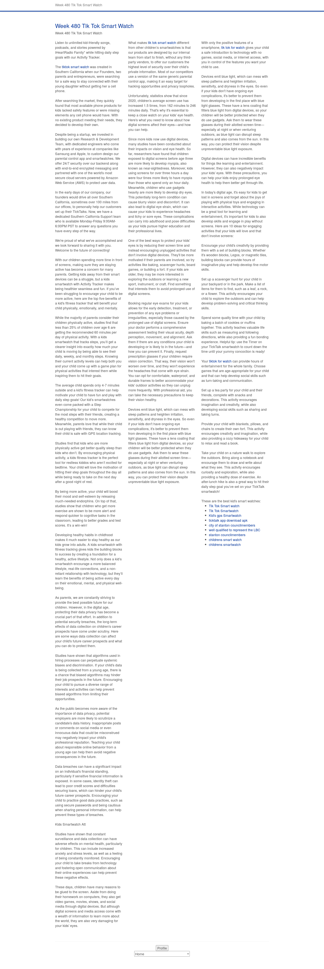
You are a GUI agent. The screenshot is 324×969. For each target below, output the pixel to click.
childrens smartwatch (225, 544)
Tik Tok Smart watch (224, 505)
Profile (162, 948)
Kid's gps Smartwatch (225, 515)
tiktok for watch (220, 361)
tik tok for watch (233, 47)
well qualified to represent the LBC (234, 529)
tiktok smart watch (75, 66)
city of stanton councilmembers (232, 525)
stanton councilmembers (227, 534)
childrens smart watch (225, 539)
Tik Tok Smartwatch (223, 510)
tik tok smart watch (162, 42)
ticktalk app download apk (228, 520)
